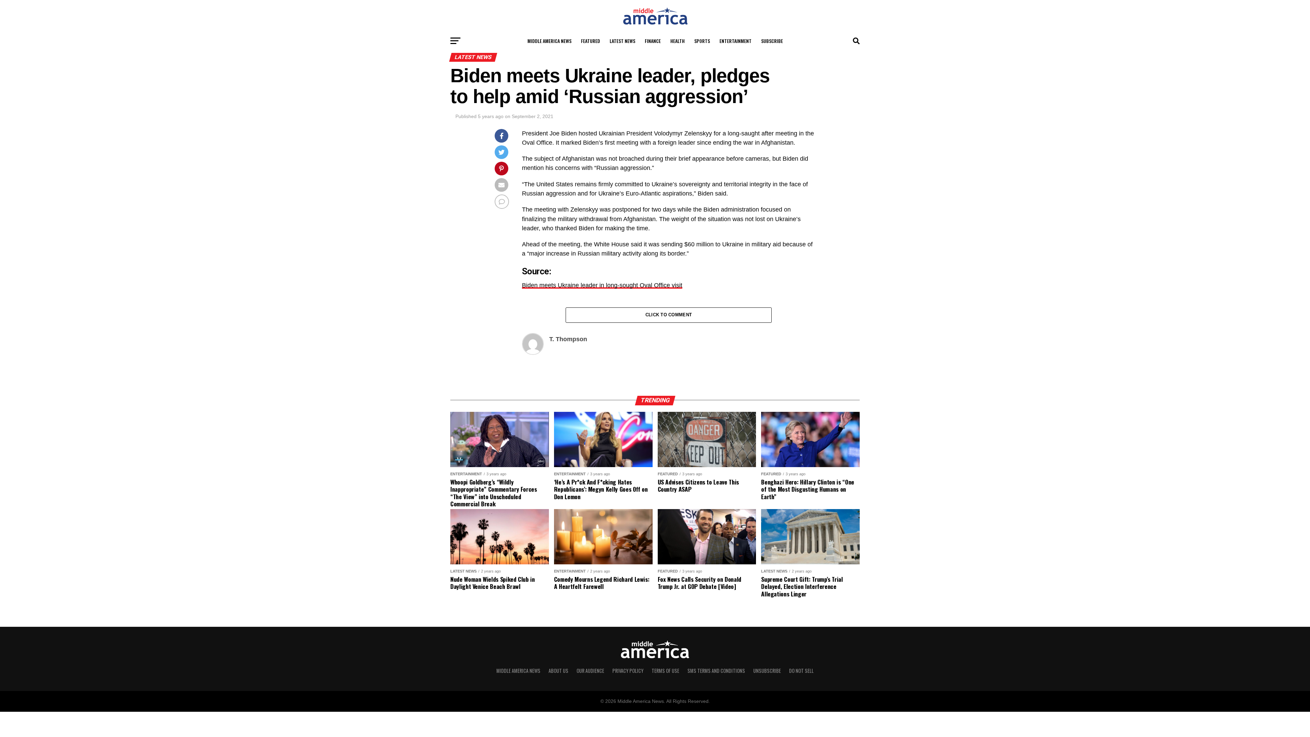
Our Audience (590, 670)
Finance (653, 40)
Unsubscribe (767, 670)
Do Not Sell (801, 670)
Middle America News (549, 40)
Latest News (622, 40)
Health (677, 40)
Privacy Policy (627, 670)
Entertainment (735, 40)
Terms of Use (665, 670)
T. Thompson (568, 339)
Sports (702, 40)
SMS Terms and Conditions (716, 670)
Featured (590, 40)
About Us (558, 670)
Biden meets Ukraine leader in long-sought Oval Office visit (602, 285)
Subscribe (772, 40)
